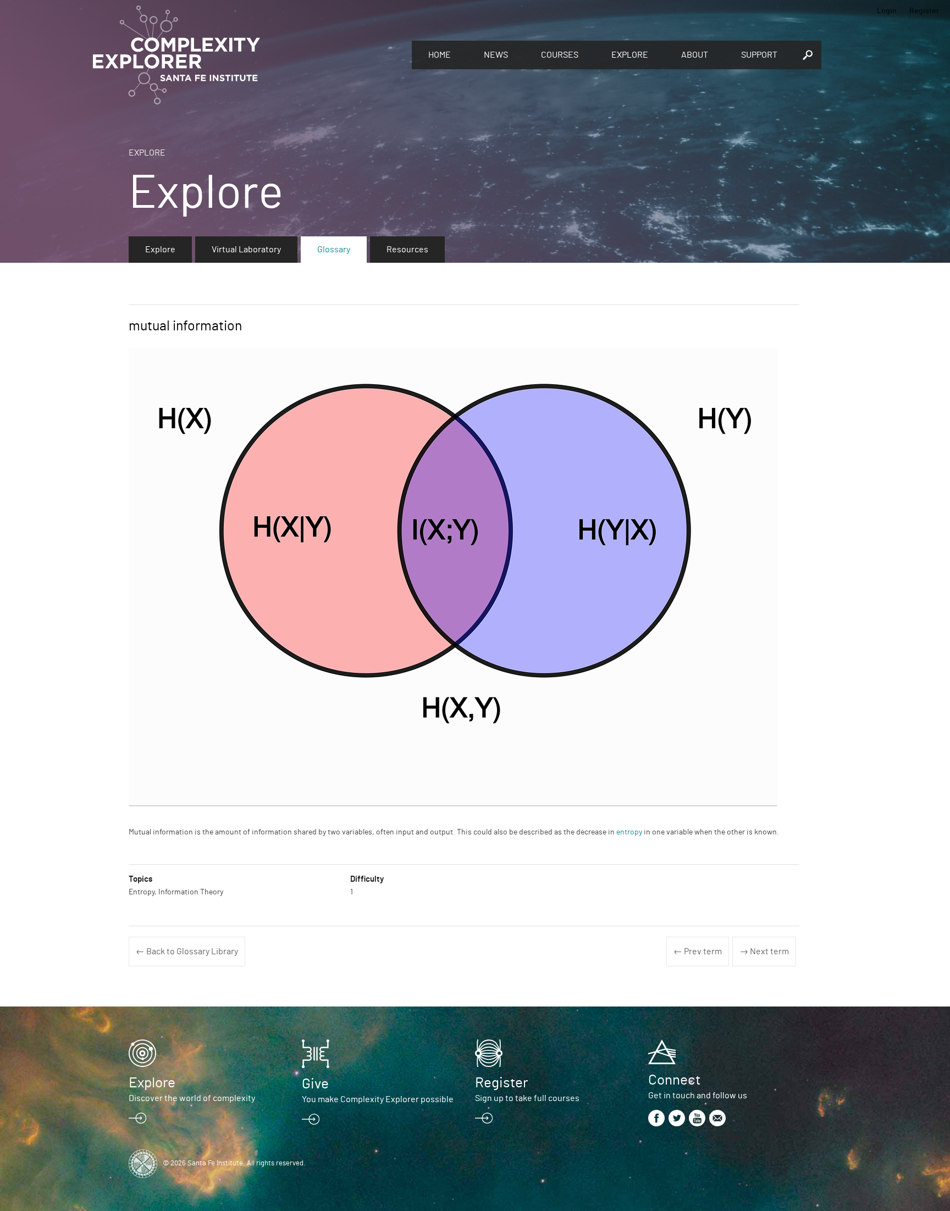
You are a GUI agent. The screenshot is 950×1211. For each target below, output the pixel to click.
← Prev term (697, 951)
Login (887, 11)
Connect (674, 1080)
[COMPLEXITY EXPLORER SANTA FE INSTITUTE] (247, 54)
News (496, 55)
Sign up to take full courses (527, 1098)
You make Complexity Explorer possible (378, 1099)
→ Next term (764, 951)
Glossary (333, 249)
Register (924, 11)
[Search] (807, 55)
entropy (629, 832)
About (694, 55)
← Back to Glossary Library (187, 951)
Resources (407, 249)
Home (439, 55)
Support (759, 55)
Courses (559, 55)
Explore (629, 55)
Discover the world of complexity (192, 1098)
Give (315, 1084)
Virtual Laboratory (246, 249)
